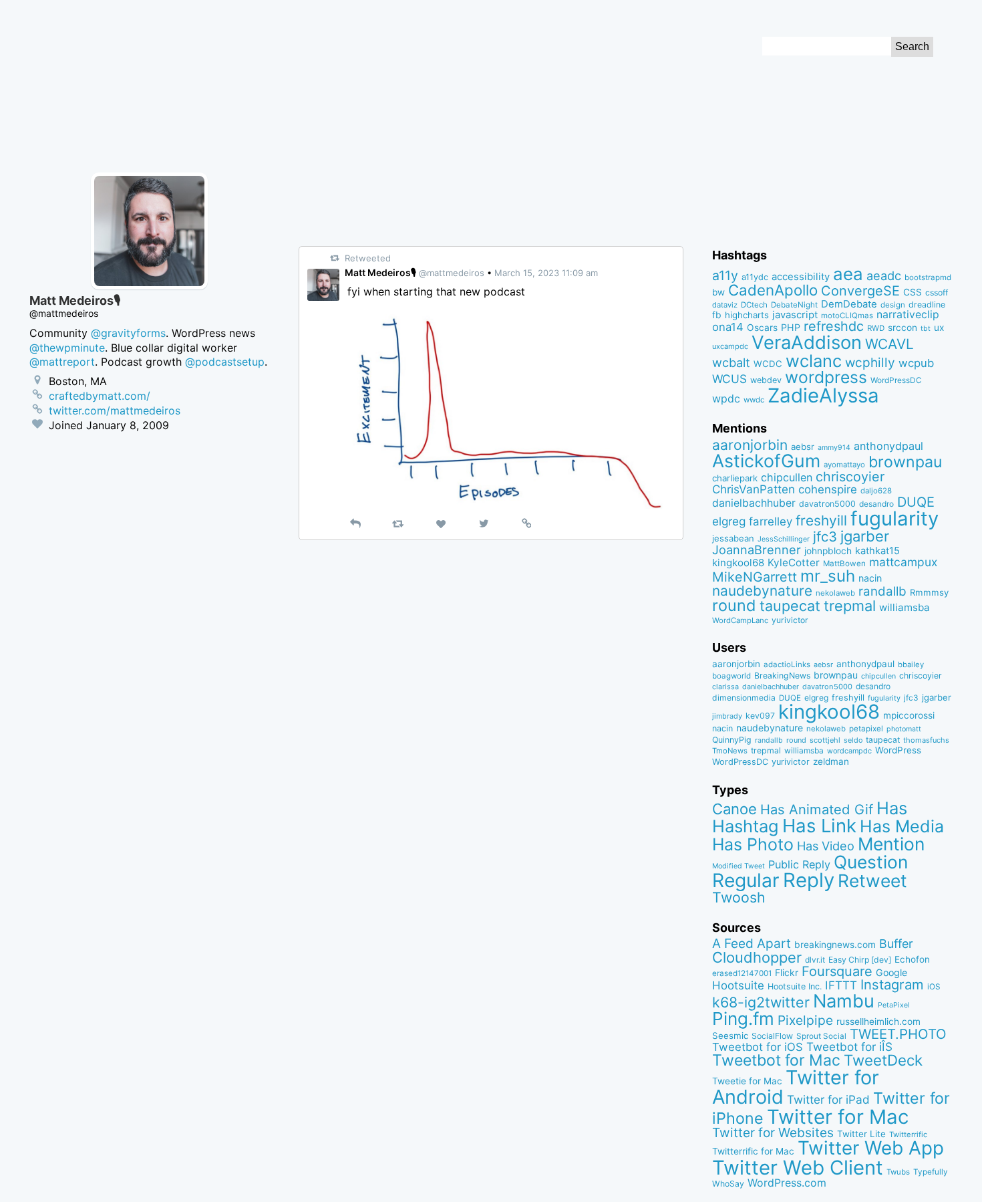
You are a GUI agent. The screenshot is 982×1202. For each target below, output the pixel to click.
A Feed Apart (751, 943)
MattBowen (844, 563)
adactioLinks (787, 664)
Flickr (786, 972)
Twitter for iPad (828, 1099)
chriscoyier (850, 477)
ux (939, 327)
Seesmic (730, 1035)
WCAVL (889, 344)
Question (871, 861)
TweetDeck (883, 1060)
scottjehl (825, 740)
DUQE (916, 502)
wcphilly (870, 362)
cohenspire (827, 489)
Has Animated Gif (816, 809)
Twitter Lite (861, 1133)
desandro (876, 504)
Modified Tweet (738, 866)
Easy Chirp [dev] (859, 960)
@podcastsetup (225, 361)
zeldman (831, 761)
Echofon (912, 959)
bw (718, 292)
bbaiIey (911, 664)
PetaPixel (894, 1005)
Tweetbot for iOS (757, 1047)
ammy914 (834, 447)
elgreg (729, 521)
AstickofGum (766, 460)
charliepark (735, 478)
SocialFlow (772, 1036)
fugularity (894, 518)
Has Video (825, 845)
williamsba (904, 607)
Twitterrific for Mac (753, 1151)
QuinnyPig (732, 740)
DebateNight (794, 305)
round (734, 605)
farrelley (770, 521)
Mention (891, 843)
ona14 (728, 327)
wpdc (726, 398)
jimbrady (727, 716)
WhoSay (728, 1184)
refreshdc (834, 326)
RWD (875, 328)
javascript (795, 315)
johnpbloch (828, 551)
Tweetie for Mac (747, 1081)
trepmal (850, 605)
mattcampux (903, 562)
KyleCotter (794, 562)
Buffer (896, 944)
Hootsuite (738, 985)
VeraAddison (807, 342)
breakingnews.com (835, 944)
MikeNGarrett (754, 577)
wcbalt (731, 362)
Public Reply (799, 864)
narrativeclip (907, 314)
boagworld (731, 676)
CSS (912, 292)
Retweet (872, 880)
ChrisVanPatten (753, 489)
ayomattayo (844, 464)
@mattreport (62, 361)
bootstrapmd (928, 277)
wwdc (754, 399)
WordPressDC (896, 380)
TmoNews (730, 750)
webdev (766, 380)
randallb (882, 591)
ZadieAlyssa (823, 395)
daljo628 (876, 490)
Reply (808, 880)
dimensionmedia (744, 698)
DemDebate (849, 304)
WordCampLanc (740, 620)
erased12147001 (742, 973)
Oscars (762, 327)
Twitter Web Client (797, 1167)
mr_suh (827, 576)
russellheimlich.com (878, 1021)
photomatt (903, 729)
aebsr (802, 446)
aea (848, 273)
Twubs (898, 1172)
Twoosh (739, 897)
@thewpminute (67, 347)
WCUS (729, 379)
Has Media (902, 826)
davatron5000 (827, 504)
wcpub (916, 363)
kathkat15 (877, 551)
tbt (926, 328)
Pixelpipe (805, 1020)
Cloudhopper (757, 957)
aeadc (883, 275)
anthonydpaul (888, 446)
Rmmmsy (929, 592)
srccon (902, 327)
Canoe (734, 809)
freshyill (821, 520)
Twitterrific (908, 1134)
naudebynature (762, 590)
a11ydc (755, 277)
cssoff (936, 292)
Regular (746, 880)
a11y (725, 275)
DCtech (754, 305)
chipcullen (786, 477)
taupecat (790, 605)
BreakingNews (782, 676)
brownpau (905, 462)
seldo (853, 740)
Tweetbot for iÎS (849, 1047)
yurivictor (790, 620)
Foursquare (837, 971)
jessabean (733, 538)
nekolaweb (835, 593)
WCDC (768, 363)
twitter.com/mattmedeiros (114, 410)
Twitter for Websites (773, 1132)
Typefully (930, 1172)
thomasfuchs (926, 740)
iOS (934, 986)
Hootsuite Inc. (795, 986)
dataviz (725, 305)
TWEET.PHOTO (898, 1034)
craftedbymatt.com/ (99, 395)
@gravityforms (128, 333)
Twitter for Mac (838, 1116)
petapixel (866, 728)
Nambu (843, 1001)
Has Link (819, 825)
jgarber (864, 536)
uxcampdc (730, 346)
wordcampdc (849, 751)
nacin (870, 578)
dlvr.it (815, 960)
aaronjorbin (750, 445)
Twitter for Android (795, 1087)
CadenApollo (773, 290)
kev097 (760, 716)
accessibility (801, 277)
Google (891, 972)
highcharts (747, 315)
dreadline (927, 304)
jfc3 (825, 536)
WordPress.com (787, 1183)
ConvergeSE (860, 291)
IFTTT (841, 985)
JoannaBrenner (756, 549)
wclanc (814, 360)
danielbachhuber (754, 503)
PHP (790, 327)
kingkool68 (738, 562)
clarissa (725, 686)
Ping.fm (743, 1018)
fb (716, 315)
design (892, 305)
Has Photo (753, 844)
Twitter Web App (871, 1147)
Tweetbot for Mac (776, 1060)
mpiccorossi (909, 715)
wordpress (826, 377)
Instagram (892, 984)
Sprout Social (821, 1036)
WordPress (898, 750)
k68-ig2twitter (761, 1002)
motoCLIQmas (847, 315)
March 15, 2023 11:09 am (546, 272)
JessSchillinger (784, 539)
